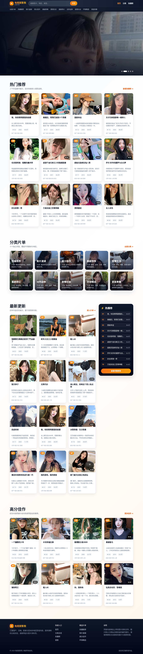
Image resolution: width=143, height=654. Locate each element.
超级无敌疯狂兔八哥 (82, 163)
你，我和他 (78, 587)
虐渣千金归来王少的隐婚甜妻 (54, 163)
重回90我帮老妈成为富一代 (22, 475)
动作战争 (70, 9)
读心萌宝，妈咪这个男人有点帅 (81, 385)
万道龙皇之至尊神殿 (51, 208)
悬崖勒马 (109, 542)
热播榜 (130, 3)
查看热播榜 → (128, 89)
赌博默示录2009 (81, 542)
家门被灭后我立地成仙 (79, 475)
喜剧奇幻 (62, 9)
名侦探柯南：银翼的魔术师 (22, 163)
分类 (124, 3)
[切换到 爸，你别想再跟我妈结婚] (132, 71)
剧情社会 (78, 9)
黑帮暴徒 (78, 208)
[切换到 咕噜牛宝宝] (124, 71)
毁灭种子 (15, 384)
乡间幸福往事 (48, 542)
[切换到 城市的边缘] (130, 71)
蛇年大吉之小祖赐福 (49, 339)
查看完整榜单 (116, 371)
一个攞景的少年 (18, 542)
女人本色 (109, 208)
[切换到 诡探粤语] (122, 71)
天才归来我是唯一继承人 (116, 117)
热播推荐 (21, 9)
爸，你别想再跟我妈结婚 (21, 117)
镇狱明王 (15, 587)
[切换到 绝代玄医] (127, 71)
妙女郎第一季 (17, 208)
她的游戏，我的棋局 (49, 475)
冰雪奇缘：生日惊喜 (78, 429)
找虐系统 (15, 429)
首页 (119, 3)
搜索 (73, 3)
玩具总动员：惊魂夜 (114, 587)
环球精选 (86, 9)
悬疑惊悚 (45, 9)
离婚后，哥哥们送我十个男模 (54, 117)
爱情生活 (53, 9)
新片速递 (29, 9)
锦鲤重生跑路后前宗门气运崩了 (23, 340)
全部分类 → (129, 246)
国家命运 (78, 117)
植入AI (73, 339)
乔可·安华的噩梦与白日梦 (116, 163)
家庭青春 (94, 9)
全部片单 (13, 9)
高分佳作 (37, 9)
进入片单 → (91, 310)
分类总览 (58, 633)
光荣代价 (44, 384)
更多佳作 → (129, 513)
